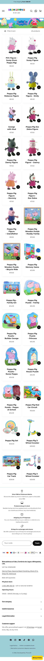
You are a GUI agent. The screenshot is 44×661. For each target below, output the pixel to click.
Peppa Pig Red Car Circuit (32, 406)
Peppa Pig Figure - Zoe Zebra (32, 195)
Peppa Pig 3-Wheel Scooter (32, 442)
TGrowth (28, 653)
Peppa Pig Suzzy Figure (32, 59)
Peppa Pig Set (11, 441)
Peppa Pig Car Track (11, 475)
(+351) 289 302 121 (8, 586)
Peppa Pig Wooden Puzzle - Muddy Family (32, 231)
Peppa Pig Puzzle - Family (32, 301)
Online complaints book (26, 645)
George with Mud (11, 128)
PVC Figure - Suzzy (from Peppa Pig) (11, 60)
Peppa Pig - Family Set (11, 301)
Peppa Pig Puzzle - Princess (32, 336)
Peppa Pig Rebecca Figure (11, 95)
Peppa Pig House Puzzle (32, 370)
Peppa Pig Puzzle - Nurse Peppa (11, 371)
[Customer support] (36, 11)
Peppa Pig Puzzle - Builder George (12, 336)
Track (37, 543)
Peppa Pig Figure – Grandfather (11, 231)
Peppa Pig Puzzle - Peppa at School (11, 407)
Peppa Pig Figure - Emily (32, 95)
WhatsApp (30, 627)
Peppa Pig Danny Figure (11, 161)
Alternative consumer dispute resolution (23, 648)
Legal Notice (13, 645)
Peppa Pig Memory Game (32, 266)
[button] (3, 11)
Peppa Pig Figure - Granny (32, 161)
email (40, 627)
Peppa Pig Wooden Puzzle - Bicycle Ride (12, 267)
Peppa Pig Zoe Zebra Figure (32, 128)
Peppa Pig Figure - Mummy (11, 195)
